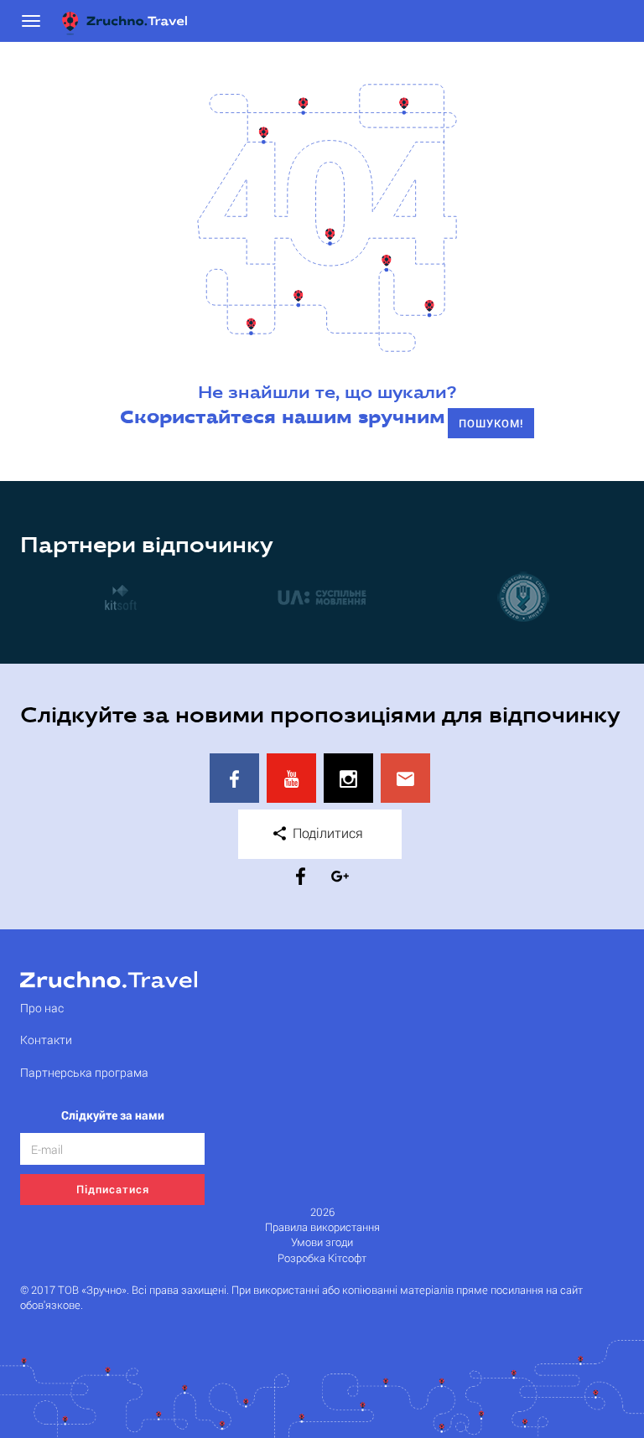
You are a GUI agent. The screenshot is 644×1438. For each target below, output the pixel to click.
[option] (120, 597)
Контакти (46, 1039)
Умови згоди (322, 1242)
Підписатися (112, 1189)
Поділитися (326, 832)
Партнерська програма (84, 1072)
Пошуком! (491, 423)
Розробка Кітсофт (322, 1258)
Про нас (42, 1008)
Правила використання (322, 1227)
